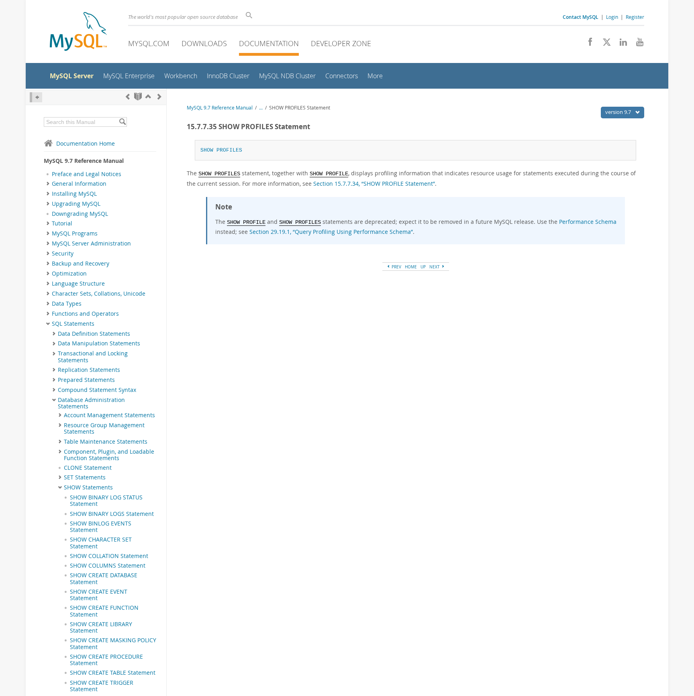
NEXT (435, 267)
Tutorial (62, 223)
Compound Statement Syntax (97, 390)
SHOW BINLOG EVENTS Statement (100, 527)
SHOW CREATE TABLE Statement (112, 672)
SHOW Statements (88, 487)
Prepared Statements (86, 380)
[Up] (148, 96)
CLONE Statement (88, 467)
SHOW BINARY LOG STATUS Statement (106, 500)
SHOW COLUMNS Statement (107, 565)
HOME (411, 267)
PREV (395, 267)
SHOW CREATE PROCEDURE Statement (106, 660)
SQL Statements (73, 323)
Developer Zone (341, 43)
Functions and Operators (85, 313)
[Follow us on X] (603, 44)
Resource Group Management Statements (104, 428)
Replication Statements (89, 369)
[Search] (122, 122)
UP (423, 267)
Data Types (67, 303)
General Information (79, 183)
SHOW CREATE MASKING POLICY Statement (113, 643)
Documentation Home (85, 143)
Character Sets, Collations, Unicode (98, 293)
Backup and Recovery (80, 263)
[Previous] (128, 96)
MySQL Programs (75, 233)
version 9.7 (618, 112)
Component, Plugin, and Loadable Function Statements (109, 455)
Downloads (204, 43)
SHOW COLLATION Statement (109, 556)
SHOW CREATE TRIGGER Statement (101, 686)
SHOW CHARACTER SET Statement (101, 543)
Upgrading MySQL (76, 203)
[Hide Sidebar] (36, 97)
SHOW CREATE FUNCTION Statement (104, 611)
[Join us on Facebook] (587, 44)
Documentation (269, 43)
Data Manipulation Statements (99, 343)
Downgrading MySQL (80, 213)
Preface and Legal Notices (86, 174)
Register (635, 17)
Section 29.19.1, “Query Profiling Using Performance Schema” (331, 231)
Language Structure (78, 283)
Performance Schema (587, 221)
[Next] (159, 96)
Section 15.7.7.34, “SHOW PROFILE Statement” (374, 183)
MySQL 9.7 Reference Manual (220, 108)
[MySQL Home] (78, 32)
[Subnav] (48, 184)
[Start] (138, 96)
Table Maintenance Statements (105, 441)
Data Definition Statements (94, 333)
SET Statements (85, 477)
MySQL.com (148, 43)
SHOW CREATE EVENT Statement (98, 595)
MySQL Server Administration (91, 243)
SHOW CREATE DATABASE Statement (103, 578)
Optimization (69, 273)
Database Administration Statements (91, 403)
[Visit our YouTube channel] (636, 44)
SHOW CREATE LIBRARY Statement (101, 627)
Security (62, 253)
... (261, 108)
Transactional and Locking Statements (93, 356)
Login (612, 17)
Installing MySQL (74, 193)
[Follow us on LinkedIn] (620, 44)
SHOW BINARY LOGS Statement (112, 513)
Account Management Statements (109, 415)
